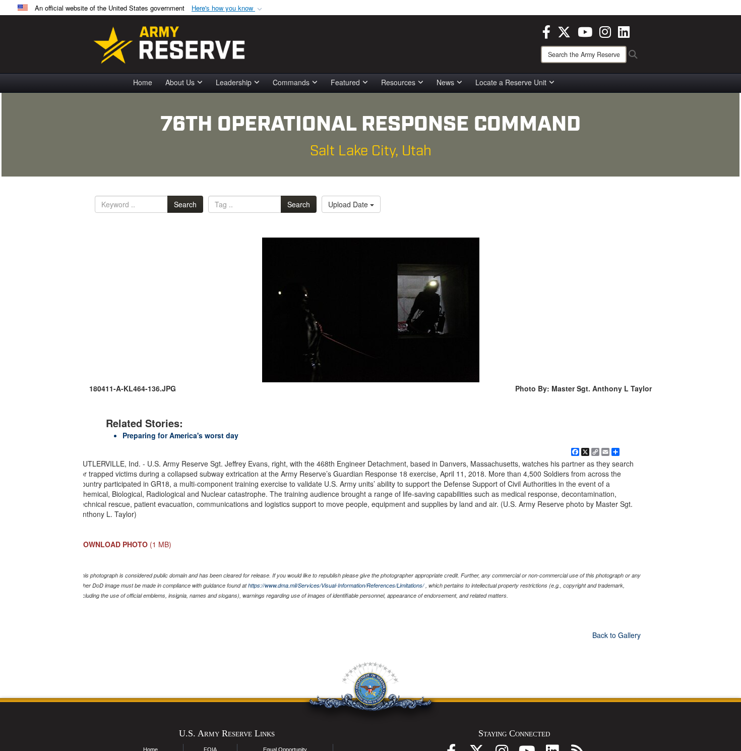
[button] (228, 8)
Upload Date (349, 204)
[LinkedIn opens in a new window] (624, 31)
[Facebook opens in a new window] (546, 31)
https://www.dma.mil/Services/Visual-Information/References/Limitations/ (336, 585)
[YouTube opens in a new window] (585, 31)
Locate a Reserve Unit (510, 82)
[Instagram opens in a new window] (605, 31)
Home (142, 82)
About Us (180, 82)
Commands (291, 82)
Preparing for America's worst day (180, 435)
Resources (398, 82)
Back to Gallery (616, 635)
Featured (345, 82)
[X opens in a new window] (564, 31)
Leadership (234, 82)
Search (185, 204)
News (445, 82)
